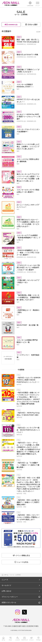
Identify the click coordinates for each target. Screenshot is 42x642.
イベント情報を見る (22, 555)
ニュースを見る (22, 562)
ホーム (6, 575)
